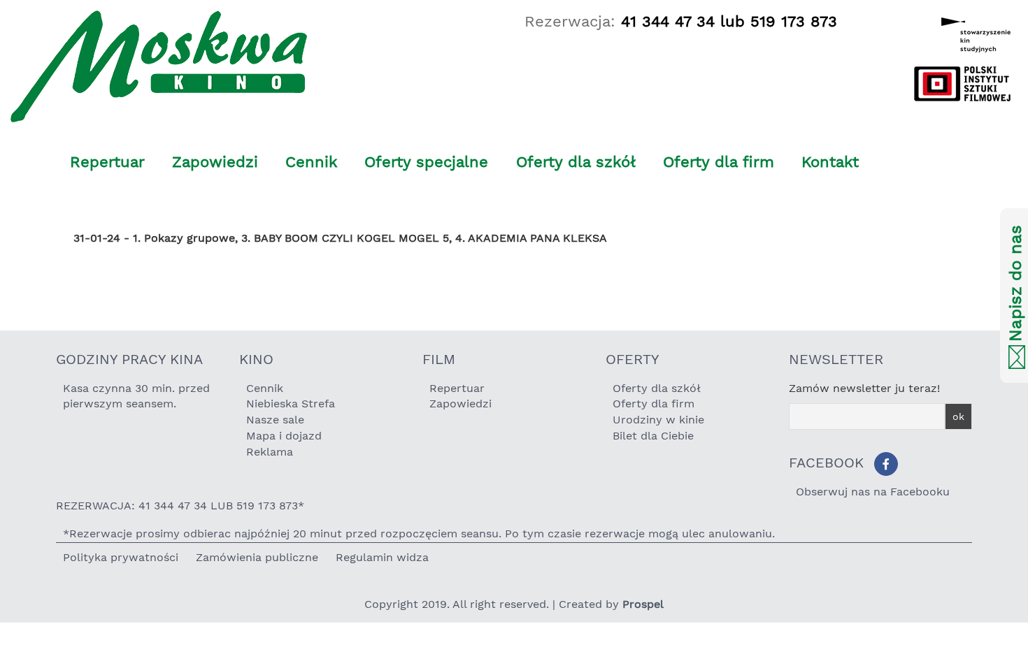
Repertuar (107, 161)
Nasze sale (275, 419)
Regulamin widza (382, 557)
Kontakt (830, 161)
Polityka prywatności (120, 557)
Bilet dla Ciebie (653, 435)
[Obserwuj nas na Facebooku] (886, 464)
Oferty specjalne (426, 161)
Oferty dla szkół (576, 161)
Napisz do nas (1015, 284)
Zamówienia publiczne (257, 557)
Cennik (311, 161)
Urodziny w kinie (658, 419)
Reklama (269, 451)
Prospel (643, 604)
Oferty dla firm (718, 161)
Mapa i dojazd (284, 435)
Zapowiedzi (215, 161)
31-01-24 (96, 238)
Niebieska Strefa (290, 403)
